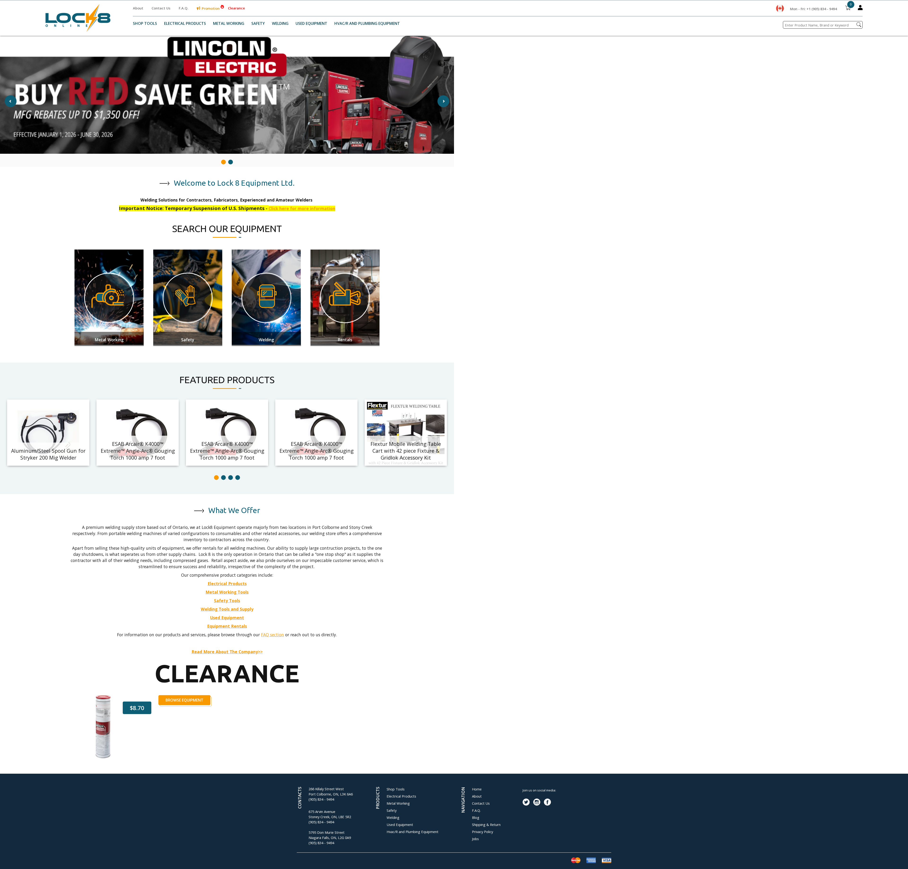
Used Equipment (311, 23)
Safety (258, 23)
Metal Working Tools (227, 592)
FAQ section (272, 634)
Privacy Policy (482, 831)
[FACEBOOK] (547, 802)
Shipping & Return (486, 824)
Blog (475, 817)
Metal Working (228, 23)
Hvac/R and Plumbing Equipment (367, 23)
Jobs (475, 838)
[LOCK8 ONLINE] (77, 30)
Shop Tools (145, 23)
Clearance (236, 8)
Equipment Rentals (227, 626)
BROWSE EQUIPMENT (184, 700)
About (138, 8)
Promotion (211, 8)
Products (377, 798)
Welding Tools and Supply (227, 609)
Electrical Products (185, 23)
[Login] (860, 8)
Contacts (299, 798)
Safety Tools (227, 600)
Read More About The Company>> (227, 651)
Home (477, 789)
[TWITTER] (526, 802)
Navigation (463, 800)
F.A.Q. (183, 8)
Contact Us (161, 8)
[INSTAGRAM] (536, 802)
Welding (280, 23)
